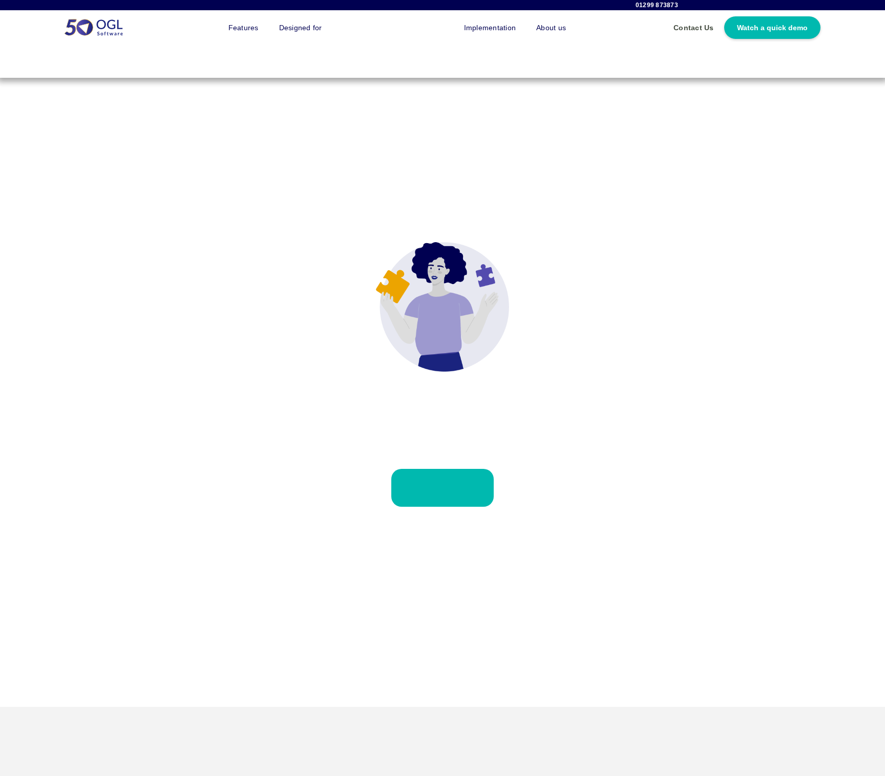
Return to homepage (443, 482)
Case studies (422, 27)
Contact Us (693, 28)
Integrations (363, 27)
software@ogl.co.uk (169, 769)
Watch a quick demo (772, 28)
